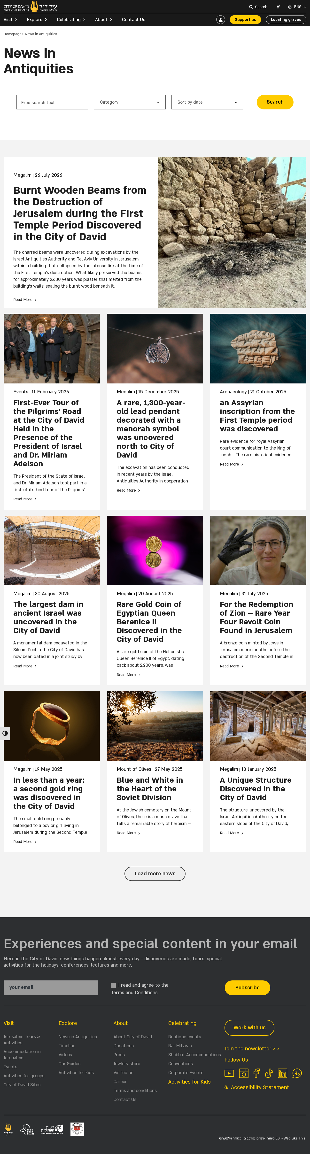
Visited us (123, 1073)
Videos (65, 1055)
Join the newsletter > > (252, 1048)
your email (21, 987)
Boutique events (184, 1037)
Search (275, 102)
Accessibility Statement (259, 1087)
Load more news (155, 873)
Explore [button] (34, 20)
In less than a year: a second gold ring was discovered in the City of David (49, 793)
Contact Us (133, 20)
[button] (278, 7)
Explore (68, 1023)
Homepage (12, 34)
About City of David (133, 1037)
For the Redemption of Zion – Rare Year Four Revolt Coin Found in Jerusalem (256, 617)
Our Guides (69, 1064)
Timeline (67, 1046)
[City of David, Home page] (30, 6)
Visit (9, 1023)
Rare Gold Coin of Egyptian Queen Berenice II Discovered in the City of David (149, 621)
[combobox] (262, 7)
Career (120, 1082)
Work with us (249, 1027)
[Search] (251, 7)
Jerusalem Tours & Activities (22, 1040)
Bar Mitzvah (180, 1046)
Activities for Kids (76, 1073)
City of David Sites (22, 1085)
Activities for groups (24, 1076)
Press (119, 1055)
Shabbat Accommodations (194, 1055)
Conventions (180, 1064)
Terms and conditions (135, 1090)
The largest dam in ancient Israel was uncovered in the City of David (48, 617)
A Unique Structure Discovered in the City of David (256, 789)
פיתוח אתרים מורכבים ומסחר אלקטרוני (262, 1138)
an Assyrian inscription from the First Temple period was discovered (257, 416)
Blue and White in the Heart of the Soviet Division (150, 789)
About (121, 1023)
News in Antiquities (78, 1037)
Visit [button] (8, 20)
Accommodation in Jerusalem (22, 1055)
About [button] (101, 20)
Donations (124, 1046)
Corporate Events (185, 1073)
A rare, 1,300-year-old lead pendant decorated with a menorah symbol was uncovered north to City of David (151, 429)
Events (10, 1067)
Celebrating (182, 1023)
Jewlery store (127, 1064)
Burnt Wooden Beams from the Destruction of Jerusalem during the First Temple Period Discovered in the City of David (80, 213)
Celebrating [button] (69, 20)
